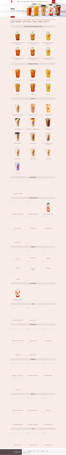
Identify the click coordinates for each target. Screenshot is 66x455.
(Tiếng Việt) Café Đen (48, 445)
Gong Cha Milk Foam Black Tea (33, 58)
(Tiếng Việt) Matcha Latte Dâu (17, 410)
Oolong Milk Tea (18, 158)
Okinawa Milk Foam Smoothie (33, 214)
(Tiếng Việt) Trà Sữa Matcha (33, 424)
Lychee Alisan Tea (48, 340)
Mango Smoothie (18, 242)
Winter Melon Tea (33, 80)
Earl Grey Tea (17, 80)
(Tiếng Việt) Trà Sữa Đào (33, 114)
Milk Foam (18, 258)
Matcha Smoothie (48, 228)
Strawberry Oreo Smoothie (48, 214)
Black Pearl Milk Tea (17, 143)
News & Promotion (33, 1)
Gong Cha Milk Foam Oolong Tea (33, 42)
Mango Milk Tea (48, 114)
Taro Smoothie (33, 228)
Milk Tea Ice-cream (33, 320)
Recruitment (41, 1)
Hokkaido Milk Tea (33, 143)
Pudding (17, 279)
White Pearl (48, 258)
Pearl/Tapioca (33, 257)
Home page (18, 1)
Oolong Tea (18, 94)
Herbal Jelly (33, 268)
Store (37, 1)
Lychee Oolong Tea (33, 340)
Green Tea (48, 94)
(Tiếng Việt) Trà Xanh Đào (17, 193)
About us (22, 1)
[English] (46, 1)
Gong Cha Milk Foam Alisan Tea (48, 42)
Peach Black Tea (18, 354)
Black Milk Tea (33, 158)
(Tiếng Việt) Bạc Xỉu (17, 445)
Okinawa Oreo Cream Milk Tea (17, 375)
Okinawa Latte (17, 389)
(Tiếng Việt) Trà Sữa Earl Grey (17, 114)
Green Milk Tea (48, 158)
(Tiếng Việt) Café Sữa (33, 445)
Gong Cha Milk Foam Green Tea (48, 58)
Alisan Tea (48, 80)
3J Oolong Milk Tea (17, 129)
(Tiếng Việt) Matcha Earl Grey (33, 410)
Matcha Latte (48, 410)
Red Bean (17, 268)
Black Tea (33, 94)
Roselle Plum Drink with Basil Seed (18, 340)
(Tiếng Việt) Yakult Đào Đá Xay (17, 214)
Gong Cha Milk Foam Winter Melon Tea (18, 42)
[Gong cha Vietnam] (12, 1)
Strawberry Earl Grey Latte (18, 299)
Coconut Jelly (48, 268)
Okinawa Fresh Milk (48, 375)
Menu (25, 1)
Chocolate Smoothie (17, 228)
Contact (44, 1)
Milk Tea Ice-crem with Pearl (18, 320)
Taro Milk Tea (17, 173)
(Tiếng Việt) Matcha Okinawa (18, 424)
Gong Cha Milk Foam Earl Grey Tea (18, 58)
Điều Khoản (28, 1)
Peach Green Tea (33, 354)
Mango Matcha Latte (48, 424)
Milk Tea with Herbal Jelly (48, 143)
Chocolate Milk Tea (48, 129)
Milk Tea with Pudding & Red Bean (33, 129)
